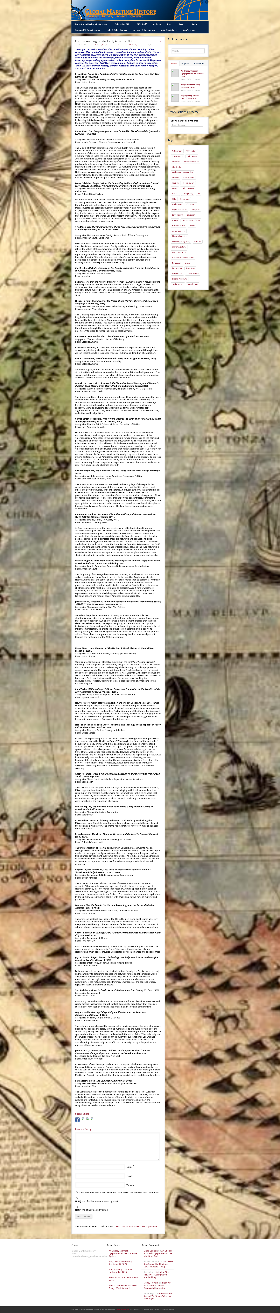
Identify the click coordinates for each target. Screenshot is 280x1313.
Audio (194, 24)
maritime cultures (179, 247)
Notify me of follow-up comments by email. (97, 1201)
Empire (175, 220)
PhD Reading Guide (135, 45)
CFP (198, 194)
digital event (191, 204)
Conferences (189, 30)
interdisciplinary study (181, 242)
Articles (157, 24)
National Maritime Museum (183, 258)
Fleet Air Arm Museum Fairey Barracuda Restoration (157, 1285)
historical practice (179, 236)
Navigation (176, 263)
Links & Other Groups (116, 30)
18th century (191, 151)
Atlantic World (188, 178)
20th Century (192, 156)
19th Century (177, 156)
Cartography (188, 194)
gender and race (178, 231)
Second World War (179, 279)
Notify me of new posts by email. (91, 1210)
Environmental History (191, 220)
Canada (175, 194)
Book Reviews (188, 183)
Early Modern (177, 215)
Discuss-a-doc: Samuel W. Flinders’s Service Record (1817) (158, 1264)
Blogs (170, 24)
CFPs (174, 199)
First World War (178, 226)
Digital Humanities (179, 210)
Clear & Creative (122, 1309)
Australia (175, 183)
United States (193, 284)
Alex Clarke (176, 167)
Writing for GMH (122, 24)
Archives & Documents (144, 30)
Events (182, 24)
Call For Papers (188, 188)
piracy (187, 263)
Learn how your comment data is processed (136, 1226)
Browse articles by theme (184, 120)
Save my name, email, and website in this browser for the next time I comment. (119, 1192)
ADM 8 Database (169, 30)
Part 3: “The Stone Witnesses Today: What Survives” (123, 1286)
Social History (177, 284)
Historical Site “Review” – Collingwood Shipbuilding (156, 1275)
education (191, 215)
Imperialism (117, 45)
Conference (184, 199)
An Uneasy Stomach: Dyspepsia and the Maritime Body (192, 74)
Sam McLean (177, 274)
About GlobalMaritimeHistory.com (91, 24)
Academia (176, 162)
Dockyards (195, 210)
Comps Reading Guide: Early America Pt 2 (104, 41)
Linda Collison (151, 1250)
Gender (192, 226)
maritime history (179, 252)
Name (129, 1167)
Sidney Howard (151, 1282)
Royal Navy (190, 268)
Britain (174, 188)
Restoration (177, 268)
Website (130, 1185)
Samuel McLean (193, 274)
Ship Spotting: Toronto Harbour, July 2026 (190, 97)
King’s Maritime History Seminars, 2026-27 (190, 86)
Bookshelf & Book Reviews (87, 30)
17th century (177, 151)
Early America (107, 45)
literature (125, 45)
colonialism (97, 45)
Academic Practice (191, 162)
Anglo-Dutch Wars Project (182, 172)
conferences (177, 204)
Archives (175, 178)
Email (129, 1176)
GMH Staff (142, 24)
